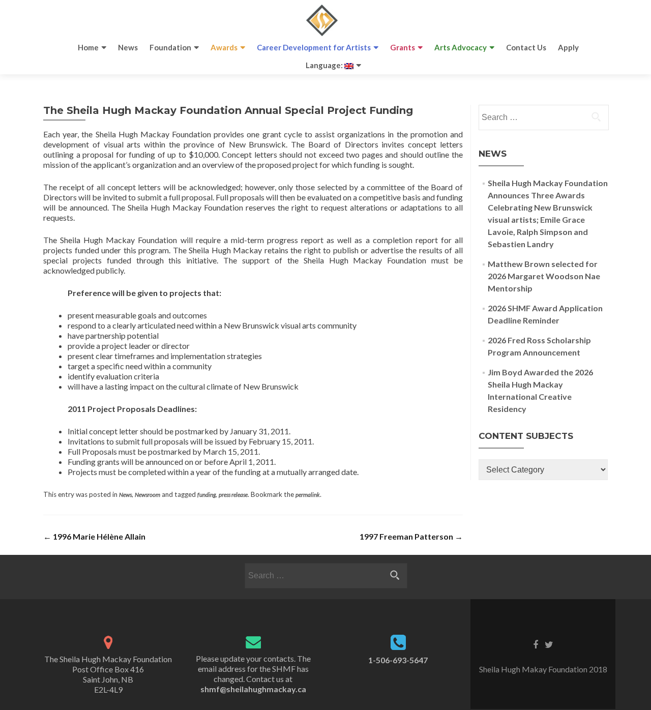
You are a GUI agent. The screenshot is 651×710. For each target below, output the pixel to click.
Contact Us (526, 47)
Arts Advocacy (460, 47)
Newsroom (147, 494)
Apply (568, 47)
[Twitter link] (549, 643)
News (128, 47)
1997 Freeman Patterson (411, 536)
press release (233, 494)
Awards (224, 47)
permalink (307, 494)
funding (206, 494)
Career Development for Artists (314, 47)
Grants (402, 47)
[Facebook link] (535, 643)
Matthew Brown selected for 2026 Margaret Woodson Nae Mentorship (544, 276)
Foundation (170, 47)
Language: (325, 65)
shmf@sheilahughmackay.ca (253, 689)
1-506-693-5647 (398, 660)
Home (88, 47)
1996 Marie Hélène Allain (94, 536)
